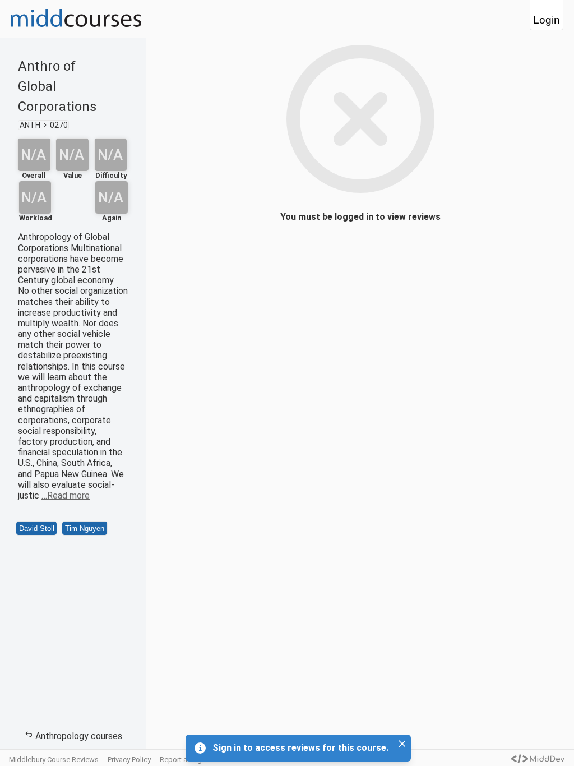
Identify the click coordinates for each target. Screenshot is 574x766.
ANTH (30, 125)
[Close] (402, 743)
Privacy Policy (129, 759)
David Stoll (36, 528)
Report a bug (181, 759)
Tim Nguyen (84, 528)
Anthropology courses (78, 736)
